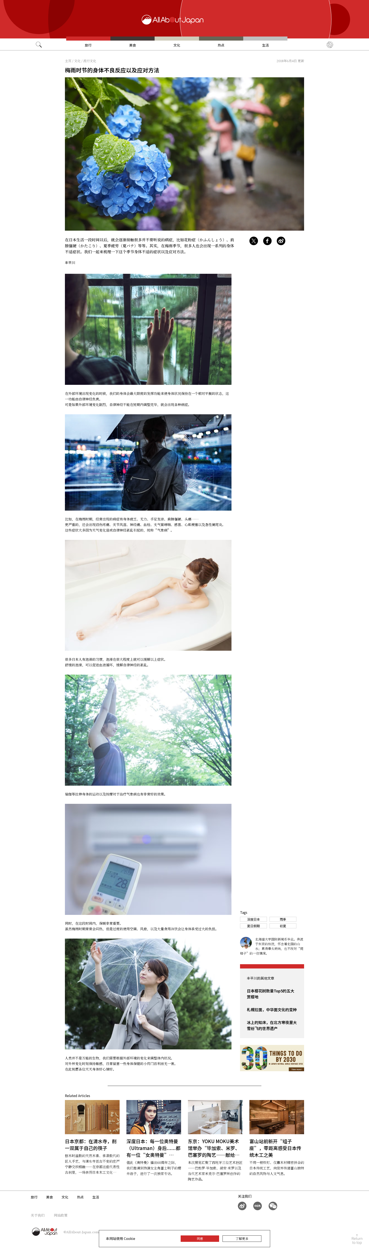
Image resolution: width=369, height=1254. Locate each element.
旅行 (88, 45)
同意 (200, 1238)
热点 (221, 45)
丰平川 (70, 262)
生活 (265, 45)
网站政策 (60, 1215)
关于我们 (37, 1215)
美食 (132, 45)
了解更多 (242, 1238)
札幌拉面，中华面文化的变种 (272, 1009)
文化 (176, 45)
